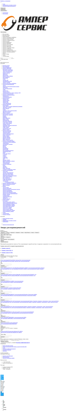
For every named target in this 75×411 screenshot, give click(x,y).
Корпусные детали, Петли (8, 174)
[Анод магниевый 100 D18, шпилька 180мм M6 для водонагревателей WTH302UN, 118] (18, 274)
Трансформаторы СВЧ (7, 81)
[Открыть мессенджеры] (2, 394)
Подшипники (5, 148)
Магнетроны (5, 74)
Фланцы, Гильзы (6, 91)
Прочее (4, 186)
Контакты (5, 350)
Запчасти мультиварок (7, 190)
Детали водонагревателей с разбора (10, 202)
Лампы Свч (5, 73)
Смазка (4, 109)
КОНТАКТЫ (5, 221)
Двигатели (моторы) (7, 131)
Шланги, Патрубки (6, 137)
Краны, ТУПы (6, 119)
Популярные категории (5, 353)
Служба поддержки (4, 352)
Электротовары (6, 213)
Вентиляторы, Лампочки (8, 114)
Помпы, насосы (6, 135)
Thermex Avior (5, 99)
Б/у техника (5, 200)
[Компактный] (3, 258)
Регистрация (5, 13)
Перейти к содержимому (5, 0)
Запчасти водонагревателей (8, 84)
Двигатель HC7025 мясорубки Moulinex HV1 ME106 (11, 332)
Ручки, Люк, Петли (7, 153)
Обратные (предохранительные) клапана (11, 86)
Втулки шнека (5, 105)
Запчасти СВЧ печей (7, 68)
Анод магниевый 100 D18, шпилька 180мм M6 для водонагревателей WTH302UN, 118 (17, 275)
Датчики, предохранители (8, 172)
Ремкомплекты (6, 95)
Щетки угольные (6, 185)
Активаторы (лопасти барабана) (9, 142)
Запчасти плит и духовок (8, 113)
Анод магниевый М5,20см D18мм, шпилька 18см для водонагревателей (14, 261)
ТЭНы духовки (6, 127)
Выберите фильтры (4, 241)
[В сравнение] (8, 305)
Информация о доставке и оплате (9, 5)
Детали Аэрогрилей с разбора (9, 201)
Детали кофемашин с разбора (8, 204)
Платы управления (6, 134)
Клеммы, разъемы (6, 194)
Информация (3, 343)
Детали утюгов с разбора (8, 209)
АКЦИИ (4, 219)
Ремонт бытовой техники (8, 218)
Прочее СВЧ (5, 78)
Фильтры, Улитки (6, 159)
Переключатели (6, 120)
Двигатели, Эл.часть (7, 107)
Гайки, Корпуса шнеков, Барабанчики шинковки (12, 106)
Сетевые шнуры (6, 195)
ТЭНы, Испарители (7, 179)
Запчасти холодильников (8, 170)
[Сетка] (0, 258)
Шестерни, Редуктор (7, 111)
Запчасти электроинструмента (9, 184)
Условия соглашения (7, 349)
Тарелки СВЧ (5, 80)
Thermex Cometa (6, 100)
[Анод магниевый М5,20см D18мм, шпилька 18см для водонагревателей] (15, 260)
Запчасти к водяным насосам (8, 94)
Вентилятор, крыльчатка (8, 69)
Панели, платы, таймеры (8, 76)
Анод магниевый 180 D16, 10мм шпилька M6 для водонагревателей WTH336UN (16, 312)
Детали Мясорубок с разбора (8, 206)
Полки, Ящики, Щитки (7, 176)
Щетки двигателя (6, 138)
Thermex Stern (5, 101)
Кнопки (4, 115)
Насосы (4, 146)
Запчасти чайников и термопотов (9, 183)
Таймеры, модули (6, 124)
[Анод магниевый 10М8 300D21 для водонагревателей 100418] (13, 317)
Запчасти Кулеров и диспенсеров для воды (11, 189)
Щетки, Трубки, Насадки (8, 140)
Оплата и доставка (6, 214)
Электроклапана (6, 163)
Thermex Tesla (5, 102)
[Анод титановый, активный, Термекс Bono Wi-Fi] (10, 287)
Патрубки (5, 147)
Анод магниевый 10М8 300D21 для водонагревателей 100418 (12, 318)
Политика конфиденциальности (9, 6)
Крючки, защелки (6, 72)
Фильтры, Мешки (6, 136)
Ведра (4, 165)
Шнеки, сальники (6, 112)
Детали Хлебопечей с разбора (9, 210)
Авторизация (5, 12)
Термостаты (5, 87)
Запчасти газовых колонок (8, 93)
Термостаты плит (6, 126)
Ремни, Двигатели (6, 168)
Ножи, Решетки (6, 108)
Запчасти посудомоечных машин (9, 192)
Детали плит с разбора (7, 207)
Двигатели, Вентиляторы (8, 173)
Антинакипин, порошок (8, 144)
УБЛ (4, 158)
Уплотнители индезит (9, 182)
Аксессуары (5, 171)
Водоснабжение (6, 66)
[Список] (2, 258)
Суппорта (5, 156)
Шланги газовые (6, 129)
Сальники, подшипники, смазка (9, 169)
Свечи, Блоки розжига (7, 123)
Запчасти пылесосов (7, 130)
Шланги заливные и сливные (9, 161)
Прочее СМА (5, 149)
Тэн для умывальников (7, 88)
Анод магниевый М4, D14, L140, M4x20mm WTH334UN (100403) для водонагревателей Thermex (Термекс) (22, 268)
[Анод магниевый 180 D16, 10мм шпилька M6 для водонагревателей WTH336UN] (17, 311)
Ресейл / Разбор (6, 199)
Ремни (4, 152)
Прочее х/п (5, 167)
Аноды (4, 85)
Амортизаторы (6, 143)
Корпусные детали (6, 118)
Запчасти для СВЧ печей (8, 355)
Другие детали (6, 187)
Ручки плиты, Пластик (7, 122)
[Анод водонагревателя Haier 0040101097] (9, 322)
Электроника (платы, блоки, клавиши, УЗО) (12, 92)
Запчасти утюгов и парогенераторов (10, 193)
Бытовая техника (6, 65)
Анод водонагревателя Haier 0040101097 (8, 323)
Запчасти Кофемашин (7, 67)
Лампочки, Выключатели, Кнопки (10, 175)
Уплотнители (5, 90)
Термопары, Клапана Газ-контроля (10, 125)
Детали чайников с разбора (8, 211)
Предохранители (6, 77)
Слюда (4, 79)
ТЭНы (4, 89)
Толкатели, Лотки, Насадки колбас (10, 110)
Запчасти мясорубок (7, 104)
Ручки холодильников (7, 178)
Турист (4, 212)
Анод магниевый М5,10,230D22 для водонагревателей (11, 282)
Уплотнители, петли (7, 128)
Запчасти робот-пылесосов (8, 133)
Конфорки (5, 116)
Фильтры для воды (6, 198)
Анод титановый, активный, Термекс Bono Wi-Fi (10, 288)
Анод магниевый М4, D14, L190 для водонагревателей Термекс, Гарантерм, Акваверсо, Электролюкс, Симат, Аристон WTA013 (26, 307)
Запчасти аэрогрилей (7, 188)
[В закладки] (6, 273)
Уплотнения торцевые (7, 97)
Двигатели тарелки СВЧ (8, 70)
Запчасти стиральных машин (8, 141)
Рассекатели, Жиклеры (7, 121)
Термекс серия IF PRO (7, 252)
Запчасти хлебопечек (7, 164)
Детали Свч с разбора (7, 208)
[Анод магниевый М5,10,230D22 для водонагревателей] (11, 281)
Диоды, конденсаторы (7, 71)
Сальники (5, 154)
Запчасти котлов (6, 98)
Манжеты (5, 145)
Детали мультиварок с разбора (9, 205)
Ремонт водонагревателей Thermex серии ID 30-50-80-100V (15, 346)
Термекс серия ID (6, 248)
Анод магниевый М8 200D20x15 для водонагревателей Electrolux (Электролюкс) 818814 (18, 295)
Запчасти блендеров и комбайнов (9, 83)
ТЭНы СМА (5, 157)
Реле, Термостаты (6, 177)
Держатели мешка (6, 132)
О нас (4, 3)
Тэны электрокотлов (7, 103)
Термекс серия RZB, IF (7, 250)
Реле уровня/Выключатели (8, 150)
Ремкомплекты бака (7, 151)
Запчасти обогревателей (7, 191)
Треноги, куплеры (6, 82)
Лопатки (4, 166)
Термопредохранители (7, 196)
